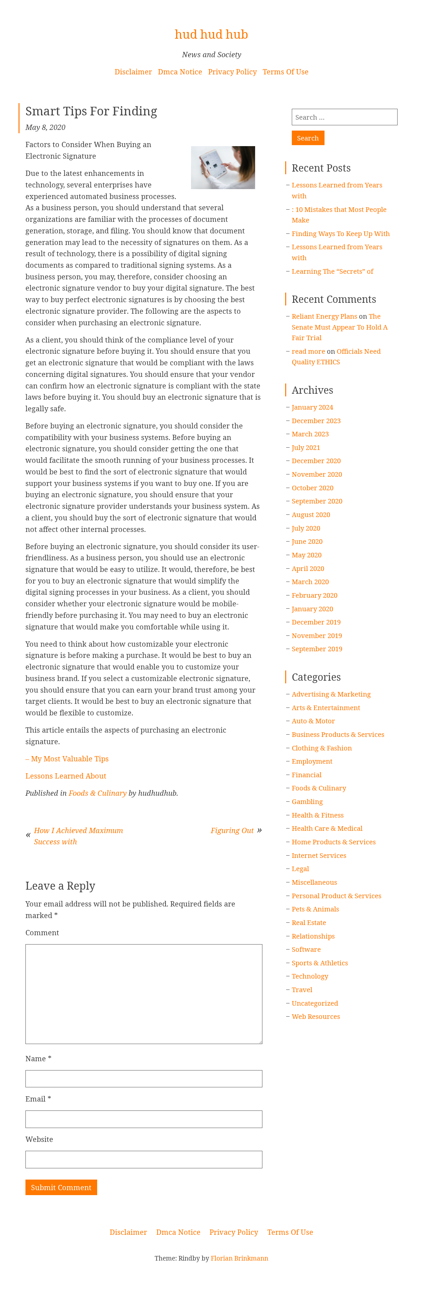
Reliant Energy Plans (324, 316)
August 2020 (311, 514)
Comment (42, 932)
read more (308, 351)
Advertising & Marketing (331, 694)
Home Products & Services (334, 841)
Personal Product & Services (336, 895)
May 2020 (307, 554)
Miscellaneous (314, 882)
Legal (300, 868)
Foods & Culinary (98, 793)
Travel (302, 989)
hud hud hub (211, 34)
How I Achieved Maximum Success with (78, 836)
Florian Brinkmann (239, 1258)
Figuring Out (232, 830)
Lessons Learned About (65, 776)
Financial (307, 774)
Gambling (307, 801)
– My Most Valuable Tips (67, 758)
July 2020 (306, 528)
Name (38, 1058)
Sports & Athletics (320, 962)
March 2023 (310, 433)
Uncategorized (315, 1003)
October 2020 (312, 487)
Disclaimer (133, 71)
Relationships (313, 936)
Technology (310, 976)
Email (38, 1099)
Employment (312, 761)
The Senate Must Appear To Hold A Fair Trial (340, 326)
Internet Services (319, 855)
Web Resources (316, 1016)
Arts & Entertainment (326, 707)
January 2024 (312, 407)
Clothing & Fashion (322, 747)
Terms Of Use (286, 71)
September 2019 (317, 648)
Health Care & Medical (327, 828)
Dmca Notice (180, 71)
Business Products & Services (338, 734)
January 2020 (312, 608)
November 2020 (317, 474)
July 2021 (306, 447)
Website (39, 1139)
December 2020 (316, 460)
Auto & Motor (313, 720)
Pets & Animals (315, 908)
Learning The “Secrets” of (332, 271)
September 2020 (317, 500)
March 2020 (310, 581)
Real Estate (309, 922)
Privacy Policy (232, 71)
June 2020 (307, 541)
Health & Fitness (318, 815)
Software (306, 949)
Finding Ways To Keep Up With (341, 233)
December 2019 (316, 621)
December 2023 (316, 420)
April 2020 (308, 568)
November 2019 (317, 635)
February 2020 (314, 595)
